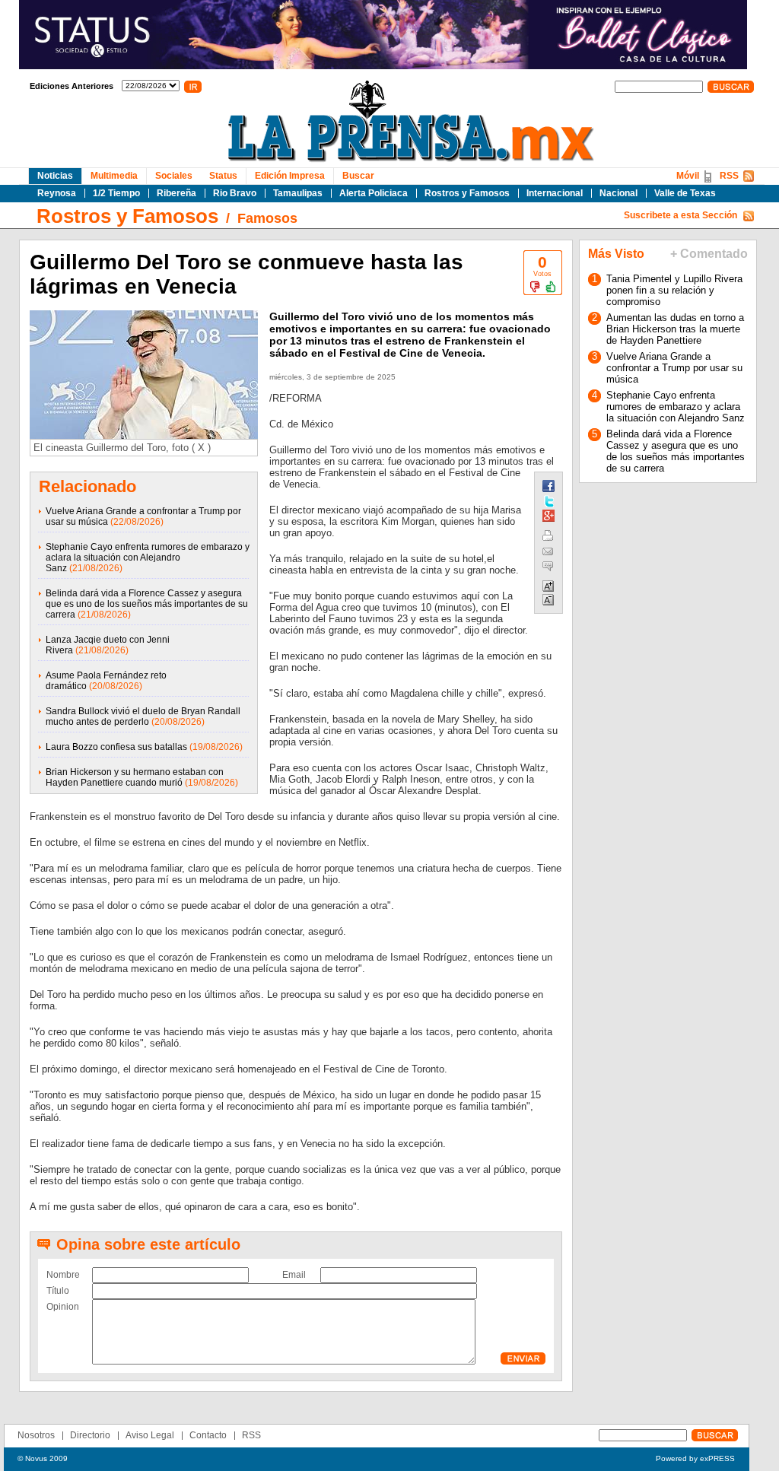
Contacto (208, 1435)
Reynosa (56, 193)
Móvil (687, 175)
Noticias (55, 175)
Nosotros (36, 1435)
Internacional (554, 193)
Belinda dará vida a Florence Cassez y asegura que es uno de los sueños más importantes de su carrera (147, 604)
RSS (729, 175)
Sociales (173, 175)
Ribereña (176, 193)
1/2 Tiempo (116, 193)
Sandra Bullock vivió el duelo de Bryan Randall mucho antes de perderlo (143, 716)
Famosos (267, 218)
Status (223, 175)
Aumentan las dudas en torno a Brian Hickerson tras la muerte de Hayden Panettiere (675, 329)
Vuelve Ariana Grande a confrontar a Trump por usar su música (674, 368)
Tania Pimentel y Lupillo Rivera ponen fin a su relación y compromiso (674, 290)
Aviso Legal (150, 1435)
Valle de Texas (685, 193)
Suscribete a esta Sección (680, 215)
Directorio (90, 1435)
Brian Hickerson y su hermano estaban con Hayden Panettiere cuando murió (135, 777)
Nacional (618, 193)
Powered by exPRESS (695, 1458)
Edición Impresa (290, 175)
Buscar (358, 175)
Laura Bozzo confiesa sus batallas (116, 747)
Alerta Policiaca (373, 193)
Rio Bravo (234, 193)
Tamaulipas (298, 193)
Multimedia (114, 175)
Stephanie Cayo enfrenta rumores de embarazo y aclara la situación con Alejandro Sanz (148, 557)
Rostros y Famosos (467, 193)
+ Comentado (709, 253)
